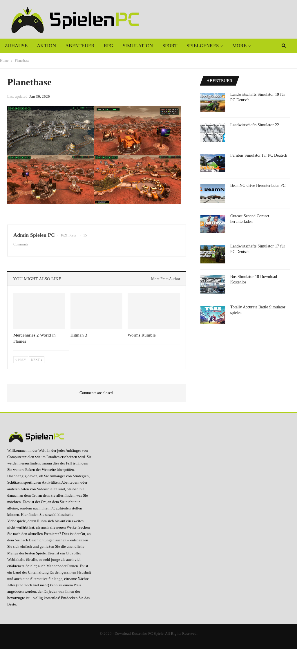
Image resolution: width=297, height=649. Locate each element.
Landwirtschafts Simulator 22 (254, 125)
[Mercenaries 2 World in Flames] (39, 311)
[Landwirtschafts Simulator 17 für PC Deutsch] (212, 254)
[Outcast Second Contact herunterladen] (212, 224)
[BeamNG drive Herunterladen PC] (212, 193)
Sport (170, 45)
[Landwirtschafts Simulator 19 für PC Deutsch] (212, 102)
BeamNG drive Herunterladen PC (257, 185)
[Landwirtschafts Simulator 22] (212, 133)
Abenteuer (80, 45)
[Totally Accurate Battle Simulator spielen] (212, 315)
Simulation (138, 45)
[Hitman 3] (96, 311)
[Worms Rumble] (154, 311)
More (239, 45)
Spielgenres (202, 45)
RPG (108, 45)
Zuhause (16, 45)
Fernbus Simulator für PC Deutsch (258, 155)
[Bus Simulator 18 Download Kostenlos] (212, 284)
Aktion (46, 45)
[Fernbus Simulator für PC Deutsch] (212, 163)
